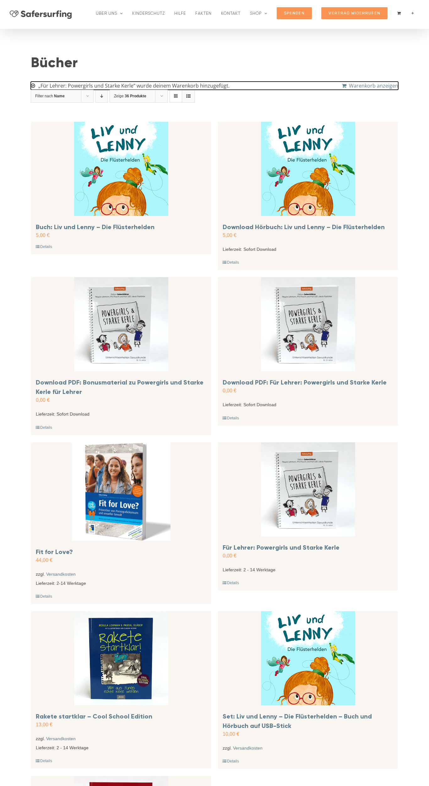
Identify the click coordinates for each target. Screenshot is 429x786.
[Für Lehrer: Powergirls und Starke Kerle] (308, 489)
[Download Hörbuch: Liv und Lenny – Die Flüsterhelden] (308, 169)
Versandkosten (61, 574)
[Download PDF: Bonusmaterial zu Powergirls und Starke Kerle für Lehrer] (121, 324)
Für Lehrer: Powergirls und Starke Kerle (281, 547)
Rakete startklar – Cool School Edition (94, 716)
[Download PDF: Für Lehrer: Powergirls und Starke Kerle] (308, 324)
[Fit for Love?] (121, 491)
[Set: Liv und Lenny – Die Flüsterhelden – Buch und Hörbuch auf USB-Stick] (308, 658)
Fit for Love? (54, 552)
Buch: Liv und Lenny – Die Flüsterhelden (95, 227)
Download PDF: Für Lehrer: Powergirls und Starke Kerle (305, 382)
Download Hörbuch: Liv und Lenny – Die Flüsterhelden (304, 227)
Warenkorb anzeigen (373, 85)
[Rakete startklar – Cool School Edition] (121, 658)
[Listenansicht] (188, 96)
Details (46, 247)
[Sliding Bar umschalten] (413, 13)
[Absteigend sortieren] (101, 96)
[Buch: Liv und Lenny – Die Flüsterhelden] (121, 169)
